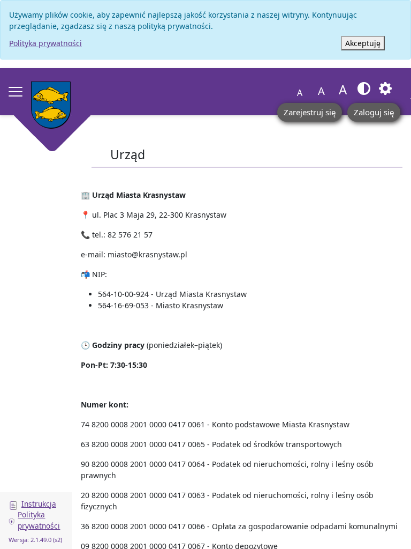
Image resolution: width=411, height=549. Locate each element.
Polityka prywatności (45, 43)
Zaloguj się (374, 112)
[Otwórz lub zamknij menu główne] (15, 91)
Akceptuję (362, 43)
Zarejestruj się (310, 112)
